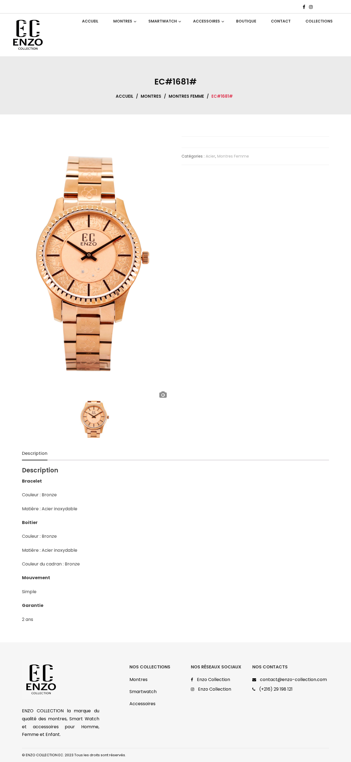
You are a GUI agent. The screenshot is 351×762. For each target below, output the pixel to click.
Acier (210, 156)
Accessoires (142, 704)
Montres (151, 96)
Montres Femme (186, 96)
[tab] (34, 453)
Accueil (124, 96)
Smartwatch (143, 691)
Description (34, 453)
